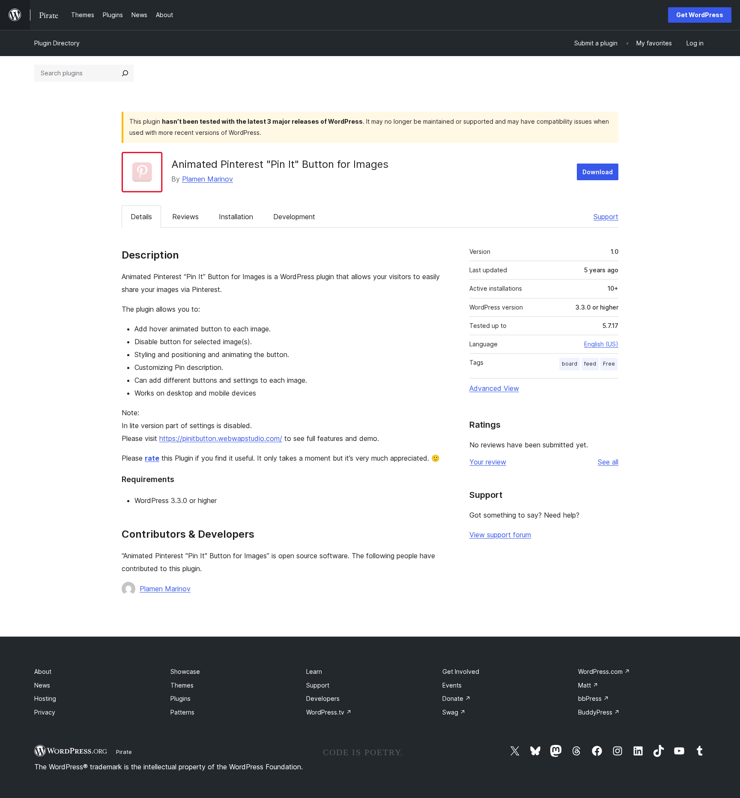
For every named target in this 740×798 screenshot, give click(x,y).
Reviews (185, 216)
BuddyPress (599, 712)
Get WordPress (699, 14)
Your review (487, 462)
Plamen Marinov (207, 179)
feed (590, 363)
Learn (314, 671)
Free (609, 363)
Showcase (185, 671)
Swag (453, 712)
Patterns (182, 712)
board (569, 363)
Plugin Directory (57, 43)
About (42, 671)
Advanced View (494, 388)
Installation (236, 216)
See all (608, 462)
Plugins (180, 698)
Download (597, 172)
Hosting (45, 698)
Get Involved (460, 671)
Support (606, 216)
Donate (456, 698)
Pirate (124, 751)
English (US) (601, 344)
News (42, 685)
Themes (182, 685)
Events (452, 685)
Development (294, 216)
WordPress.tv (329, 712)
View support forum (500, 534)
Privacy (44, 712)
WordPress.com (604, 671)
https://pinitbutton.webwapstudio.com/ (220, 438)
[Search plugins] (125, 73)
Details (141, 216)
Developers (323, 698)
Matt (588, 685)
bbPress (593, 698)
